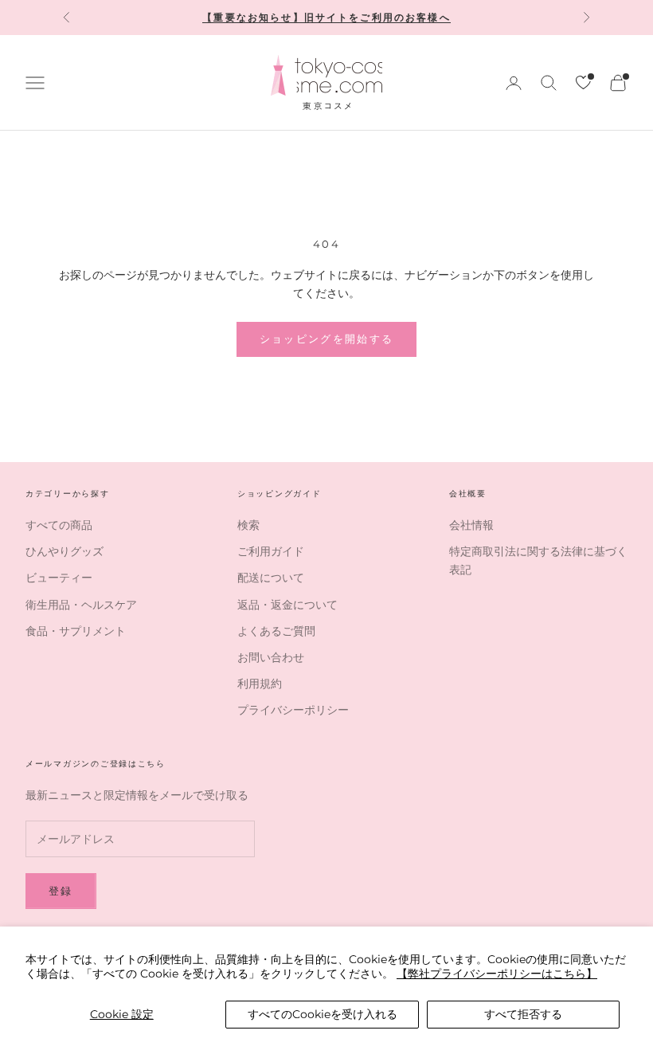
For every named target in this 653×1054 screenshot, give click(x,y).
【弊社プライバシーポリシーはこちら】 (497, 973)
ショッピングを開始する (327, 338)
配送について (270, 577)
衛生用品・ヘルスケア (81, 605)
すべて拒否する (523, 1014)
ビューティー (58, 577)
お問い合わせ (270, 657)
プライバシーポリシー (293, 710)
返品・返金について (287, 605)
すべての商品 (58, 525)
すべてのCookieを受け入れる (322, 1014)
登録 (61, 890)
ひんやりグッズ (64, 551)
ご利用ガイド (270, 551)
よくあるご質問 (276, 631)
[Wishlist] (583, 82)
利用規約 (259, 683)
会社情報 (471, 525)
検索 (248, 525)
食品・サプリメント (75, 631)
